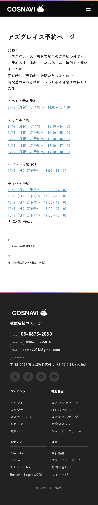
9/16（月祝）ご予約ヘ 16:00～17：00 (39, 145)
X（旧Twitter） (22, 467)
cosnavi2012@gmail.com (41, 349)
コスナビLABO (21, 416)
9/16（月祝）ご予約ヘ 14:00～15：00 (39, 132)
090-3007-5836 (38, 341)
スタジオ (17, 409)
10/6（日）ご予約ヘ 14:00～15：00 (37, 195)
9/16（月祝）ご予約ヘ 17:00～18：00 (39, 151)
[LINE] (41, 377)
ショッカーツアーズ (66, 431)
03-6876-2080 (36, 334)
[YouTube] (54, 377)
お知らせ (17, 431)
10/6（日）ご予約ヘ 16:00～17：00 (37, 208)
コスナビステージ (64, 416)
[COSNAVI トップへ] (26, 8)
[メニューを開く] (88, 8)
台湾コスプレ (61, 423)
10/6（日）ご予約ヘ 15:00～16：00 (37, 202)
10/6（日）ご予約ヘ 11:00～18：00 (37, 170)
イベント (17, 402)
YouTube (17, 453)
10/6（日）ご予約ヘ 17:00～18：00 (37, 215)
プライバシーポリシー (68, 460)
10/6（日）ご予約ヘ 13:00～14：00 (37, 189)
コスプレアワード (64, 402)
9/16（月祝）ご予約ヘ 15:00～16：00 (39, 138)
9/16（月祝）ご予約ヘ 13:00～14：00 (39, 126)
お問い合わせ (61, 467)
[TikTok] (28, 377)
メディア (17, 423)
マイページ (59, 474)
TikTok (15, 460)
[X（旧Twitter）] (15, 377)
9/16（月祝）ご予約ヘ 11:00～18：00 (39, 107)
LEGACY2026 (61, 409)
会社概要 (58, 453)
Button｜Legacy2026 (26, 474)
